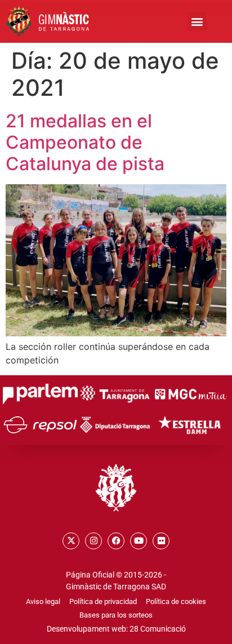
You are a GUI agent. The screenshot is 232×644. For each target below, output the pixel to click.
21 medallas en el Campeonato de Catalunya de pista (85, 142)
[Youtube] (138, 540)
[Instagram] (93, 540)
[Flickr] (161, 540)
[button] (197, 21)
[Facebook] (116, 540)
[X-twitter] (71, 540)
